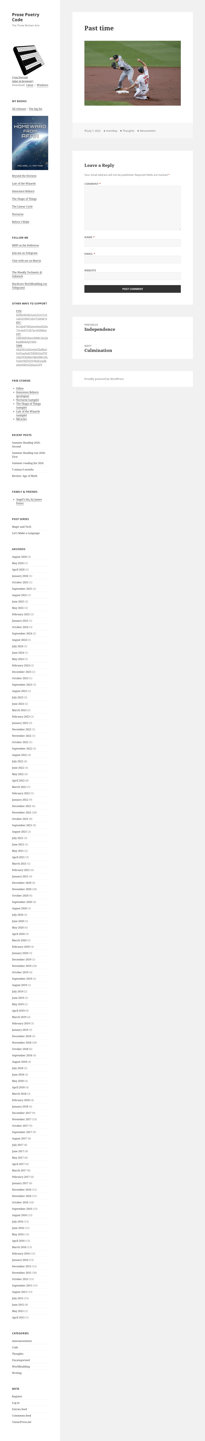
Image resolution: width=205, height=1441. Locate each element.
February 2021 (21, 870)
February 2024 (21, 665)
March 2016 (19, 1247)
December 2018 (21, 1036)
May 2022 (18, 774)
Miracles (21, 419)
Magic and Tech (21, 526)
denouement (148, 130)
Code (15, 1347)
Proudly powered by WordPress (104, 379)
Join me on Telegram (24, 253)
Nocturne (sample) (27, 400)
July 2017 (17, 1145)
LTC (18, 334)
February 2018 (21, 1100)
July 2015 (17, 1298)
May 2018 (18, 1081)
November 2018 (21, 1042)
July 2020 (17, 915)
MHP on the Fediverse (25, 245)
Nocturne (18, 214)
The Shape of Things (24, 199)
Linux (29, 85)
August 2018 (19, 1062)
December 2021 (21, 806)
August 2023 (19, 691)
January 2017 (20, 1183)
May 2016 (18, 1234)
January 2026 (20, 576)
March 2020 (19, 940)
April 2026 (18, 569)
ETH (18, 311)
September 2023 (22, 684)
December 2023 (21, 672)
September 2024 (22, 633)
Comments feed (21, 1415)
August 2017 (19, 1138)
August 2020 (19, 908)
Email (89, 254)
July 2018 (17, 1068)
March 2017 (19, 1170)
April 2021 (18, 857)
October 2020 (20, 895)
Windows (42, 85)
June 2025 (18, 601)
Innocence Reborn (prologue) (27, 394)
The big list (35, 109)
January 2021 (20, 876)
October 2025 (20, 582)
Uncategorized (21, 1360)
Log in (16, 1403)
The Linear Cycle (22, 206)
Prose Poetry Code (25, 17)
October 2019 (20, 972)
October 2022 (20, 742)
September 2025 (22, 588)
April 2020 (18, 934)
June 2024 (18, 652)
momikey (111, 130)
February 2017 (21, 1177)
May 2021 (18, 851)
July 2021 (17, 838)
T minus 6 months (23, 469)
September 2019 (22, 978)
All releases (19, 109)
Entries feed (19, 1409)
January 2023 (20, 723)
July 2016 (17, 1221)
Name (89, 237)
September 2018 (22, 1055)
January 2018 (20, 1106)
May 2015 (18, 1311)
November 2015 (21, 1272)
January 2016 (20, 1260)
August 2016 (19, 1215)
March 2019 (19, 1017)
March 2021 (19, 863)
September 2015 (22, 1285)
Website (90, 270)
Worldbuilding (21, 1366)
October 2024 (20, 627)
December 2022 (21, 729)
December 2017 (21, 1113)
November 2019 (21, 966)
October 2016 (20, 1202)
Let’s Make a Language (26, 533)
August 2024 (19, 640)
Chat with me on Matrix (26, 260)
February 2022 (21, 793)
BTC (18, 322)
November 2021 (21, 812)
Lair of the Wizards (24, 183)
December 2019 (21, 959)
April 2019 (18, 1010)
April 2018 (18, 1087)
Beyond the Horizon (24, 176)
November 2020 (21, 889)
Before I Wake (20, 222)
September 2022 (22, 748)
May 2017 (18, 1157)
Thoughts (17, 1354)
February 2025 (21, 614)
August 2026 (19, 557)
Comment (92, 184)
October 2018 (20, 1049)
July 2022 (17, 761)
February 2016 (21, 1253)
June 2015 (18, 1304)
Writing (17, 1373)
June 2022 (18, 767)
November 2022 (21, 736)
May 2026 (18, 563)
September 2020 (22, 902)
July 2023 (17, 697)
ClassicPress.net (21, 1422)
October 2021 (20, 819)
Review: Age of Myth (24, 476)
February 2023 (21, 716)
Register (17, 1396)
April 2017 (18, 1164)
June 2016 (18, 1228)
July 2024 (17, 646)
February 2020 (21, 946)
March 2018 (19, 1093)
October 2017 (20, 1125)
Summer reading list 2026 (28, 463)
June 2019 (18, 998)
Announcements (22, 1341)
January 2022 (20, 799)
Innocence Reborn (23, 191)
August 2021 (19, 831)
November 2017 (21, 1119)
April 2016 (18, 1241)
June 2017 (18, 1151)
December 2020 (21, 883)
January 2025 (20, 620)
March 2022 (19, 787)
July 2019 (17, 991)
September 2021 (22, 825)
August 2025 (19, 595)
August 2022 (19, 755)
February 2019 (21, 1023)
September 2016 (22, 1209)
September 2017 (22, 1132)
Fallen (20, 388)
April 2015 (18, 1317)
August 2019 (19, 985)
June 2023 (18, 704)
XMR (19, 345)
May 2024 (18, 659)
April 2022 (18, 780)
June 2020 (18, 921)
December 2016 (21, 1189)
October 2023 (20, 678)
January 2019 (20, 1030)
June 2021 (18, 844)
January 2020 (20, 953)
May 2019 (18, 1004)
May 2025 (18, 608)
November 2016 (21, 1196)
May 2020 (18, 927)
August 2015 (19, 1292)
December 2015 (21, 1266)
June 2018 (18, 1074)
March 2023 (19, 710)
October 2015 (20, 1279)
